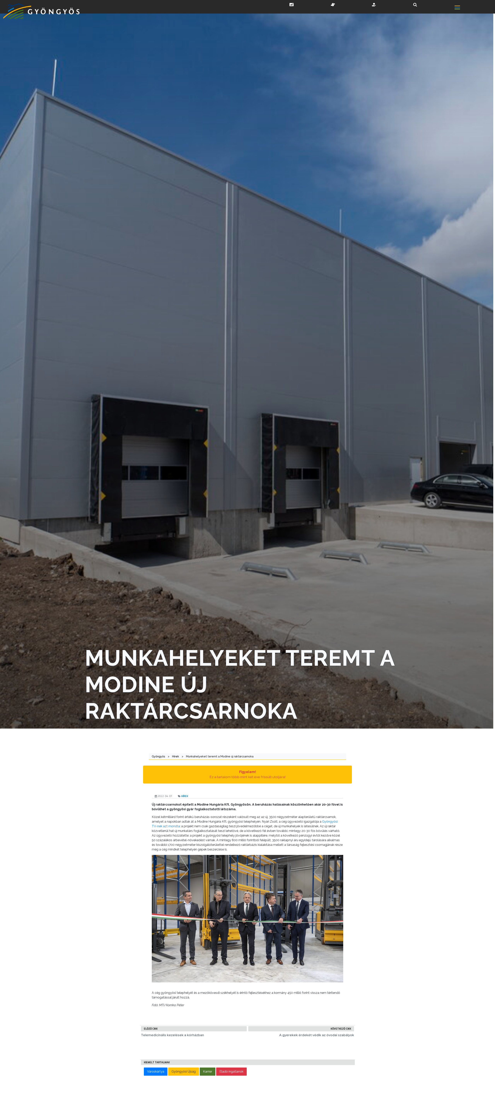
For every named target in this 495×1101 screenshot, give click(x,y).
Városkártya (155, 1071)
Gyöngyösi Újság (184, 1071)
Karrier (207, 1071)
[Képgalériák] (291, 5)
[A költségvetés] (374, 5)
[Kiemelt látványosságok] (333, 5)
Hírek (184, 796)
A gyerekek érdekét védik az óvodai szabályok (316, 1035)
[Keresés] (415, 5)
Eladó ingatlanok (231, 1071)
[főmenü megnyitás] (474, 8)
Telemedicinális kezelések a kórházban (172, 1035)
